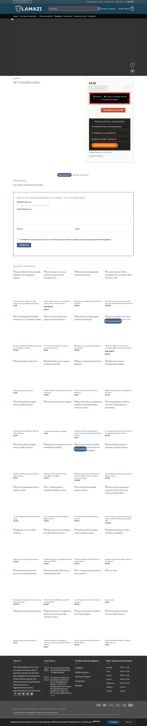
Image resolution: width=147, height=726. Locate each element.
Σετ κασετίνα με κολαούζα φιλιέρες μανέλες (86, 517)
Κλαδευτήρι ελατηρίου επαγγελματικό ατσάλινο (118, 391)
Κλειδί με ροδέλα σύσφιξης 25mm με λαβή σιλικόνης (118, 641)
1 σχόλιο (57, 695)
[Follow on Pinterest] (32, 694)
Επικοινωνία (109, 2)
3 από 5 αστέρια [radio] (27, 205)
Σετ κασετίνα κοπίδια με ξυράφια (55, 431)
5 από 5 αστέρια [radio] (44, 205)
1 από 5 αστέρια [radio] (17, 205)
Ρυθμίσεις (129, 722)
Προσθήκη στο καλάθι (113, 110)
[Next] (141, 47)
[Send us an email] (130, 2)
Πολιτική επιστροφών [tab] (81, 175)
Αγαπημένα (120, 2)
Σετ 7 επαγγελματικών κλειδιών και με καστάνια (87, 601)
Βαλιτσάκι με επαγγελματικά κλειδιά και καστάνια (88, 302)
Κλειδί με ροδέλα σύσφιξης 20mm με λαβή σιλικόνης (26, 432)
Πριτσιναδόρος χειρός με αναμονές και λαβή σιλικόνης (118, 475)
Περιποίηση (67, 16)
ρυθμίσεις (96, 721)
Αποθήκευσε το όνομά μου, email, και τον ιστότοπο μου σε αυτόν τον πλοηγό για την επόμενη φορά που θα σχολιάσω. (66, 239)
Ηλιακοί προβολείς (46, 16)
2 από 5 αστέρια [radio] (21, 205)
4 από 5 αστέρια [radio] (35, 205)
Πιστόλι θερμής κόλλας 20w (23, 391)
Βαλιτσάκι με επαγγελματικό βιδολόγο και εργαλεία (87, 347)
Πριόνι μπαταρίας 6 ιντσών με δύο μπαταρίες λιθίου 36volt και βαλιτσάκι (118, 347)
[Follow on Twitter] (23, 694)
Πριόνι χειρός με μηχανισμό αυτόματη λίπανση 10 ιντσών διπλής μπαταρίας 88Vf (118, 518)
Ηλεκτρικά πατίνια (80, 16)
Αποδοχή (113, 722)
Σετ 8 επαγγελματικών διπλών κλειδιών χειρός (27, 517)
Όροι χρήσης (17, 709)
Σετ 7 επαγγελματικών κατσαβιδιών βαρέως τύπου (56, 517)
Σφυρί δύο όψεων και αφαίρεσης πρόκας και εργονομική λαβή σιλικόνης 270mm (88, 433)
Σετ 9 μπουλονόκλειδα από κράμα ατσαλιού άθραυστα (56, 347)
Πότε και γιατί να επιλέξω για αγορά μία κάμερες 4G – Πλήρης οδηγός (60, 670)
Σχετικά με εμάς (92, 2)
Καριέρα (78, 685)
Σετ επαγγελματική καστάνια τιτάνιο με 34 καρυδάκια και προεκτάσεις (118, 432)
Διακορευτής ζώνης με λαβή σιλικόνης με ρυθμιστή (118, 560)
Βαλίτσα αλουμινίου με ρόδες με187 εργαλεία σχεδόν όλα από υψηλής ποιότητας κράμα (86, 476)
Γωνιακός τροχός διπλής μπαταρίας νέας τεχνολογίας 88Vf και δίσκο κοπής (119, 302)
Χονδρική (79, 668)
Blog (100, 2)
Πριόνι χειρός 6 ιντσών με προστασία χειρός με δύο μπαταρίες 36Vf (57, 302)
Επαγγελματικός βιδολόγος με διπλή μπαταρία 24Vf (56, 601)
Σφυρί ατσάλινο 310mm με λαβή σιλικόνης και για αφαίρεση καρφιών (25, 302)
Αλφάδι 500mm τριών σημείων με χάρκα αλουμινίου (58, 391)
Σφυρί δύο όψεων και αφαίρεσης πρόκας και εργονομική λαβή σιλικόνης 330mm (57, 642)
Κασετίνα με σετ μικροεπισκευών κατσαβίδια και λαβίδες (55, 475)
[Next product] (124, 88)
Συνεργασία (80, 681)
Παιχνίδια (92, 16)
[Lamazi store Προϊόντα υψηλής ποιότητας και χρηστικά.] (29, 8)
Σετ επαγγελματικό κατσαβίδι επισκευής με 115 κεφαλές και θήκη (27, 347)
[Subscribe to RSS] (132, 2)
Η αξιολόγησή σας (24, 209)
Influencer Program (83, 676)
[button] (108, 9)
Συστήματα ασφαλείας (28, 16)
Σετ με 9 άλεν (109, 600)
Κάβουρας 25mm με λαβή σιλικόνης (25, 559)
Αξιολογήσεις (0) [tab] (64, 175)
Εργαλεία (58, 16)
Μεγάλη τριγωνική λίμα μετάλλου (24, 640)
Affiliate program (82, 672)
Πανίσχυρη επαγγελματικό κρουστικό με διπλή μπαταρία (27, 601)
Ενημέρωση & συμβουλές (47, 709)
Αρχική (15, 16)
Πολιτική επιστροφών (30, 709)
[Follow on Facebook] (126, 2)
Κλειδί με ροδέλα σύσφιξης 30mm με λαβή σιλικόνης (26, 475)
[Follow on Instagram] (128, 2)
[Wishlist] (132, 71)
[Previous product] (128, 88)
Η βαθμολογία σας (24, 202)
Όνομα (20, 229)
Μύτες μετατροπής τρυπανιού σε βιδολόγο (86, 391)
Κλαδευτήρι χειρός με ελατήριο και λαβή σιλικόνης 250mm (58, 560)
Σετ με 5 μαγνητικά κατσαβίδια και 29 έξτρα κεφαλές (87, 641)
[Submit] (98, 9)
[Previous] (6, 47)
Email (77, 229)
